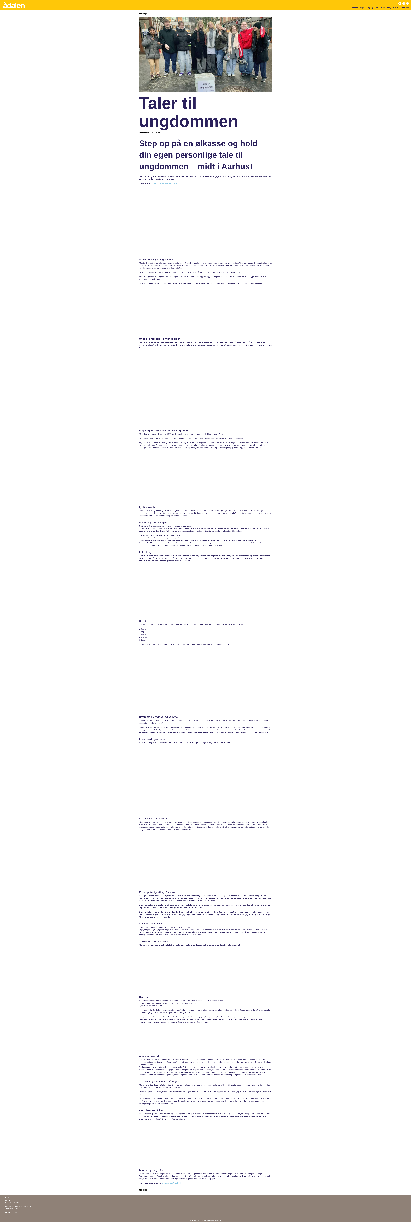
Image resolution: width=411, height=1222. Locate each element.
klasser (355, 8)
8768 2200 (14, 1208)
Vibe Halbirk (146, 132)
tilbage (143, 13)
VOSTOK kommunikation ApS (213, 1220)
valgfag (370, 8)
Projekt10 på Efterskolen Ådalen (165, 183)
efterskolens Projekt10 (171, 1183)
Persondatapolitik (11, 1212)
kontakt (405, 8)
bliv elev (396, 8)
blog (389, 8)
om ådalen (380, 8)
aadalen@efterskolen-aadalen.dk (20, 1206)
